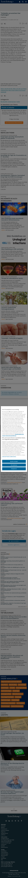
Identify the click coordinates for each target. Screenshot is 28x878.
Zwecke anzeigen (14, 461)
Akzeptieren (14, 468)
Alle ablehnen (14, 465)
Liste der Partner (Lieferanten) (9, 456)
